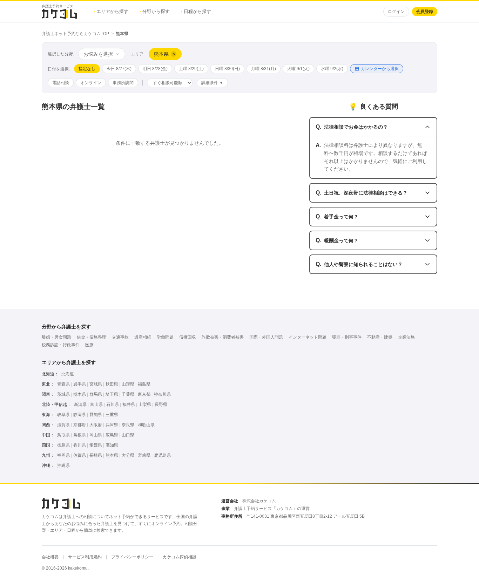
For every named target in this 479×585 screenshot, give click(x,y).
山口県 (128, 435)
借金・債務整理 (91, 337)
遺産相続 (142, 337)
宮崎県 (144, 455)
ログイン (396, 11)
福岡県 (63, 455)
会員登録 (424, 11)
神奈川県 (162, 394)
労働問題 (165, 337)
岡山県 (95, 435)
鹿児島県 (162, 455)
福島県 (144, 384)
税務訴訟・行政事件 (61, 344)
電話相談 (60, 82)
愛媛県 (95, 445)
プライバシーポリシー (132, 557)
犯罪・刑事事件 (347, 337)
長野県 (161, 404)
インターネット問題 (307, 337)
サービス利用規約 (85, 557)
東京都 (144, 394)
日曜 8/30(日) (227, 68)
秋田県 (112, 384)
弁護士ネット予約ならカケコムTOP (75, 33)
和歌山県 (146, 424)
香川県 (79, 445)
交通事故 (120, 337)
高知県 (112, 445)
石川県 (112, 404)
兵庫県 (112, 424)
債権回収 (187, 337)
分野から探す (155, 11)
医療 (89, 344)
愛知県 (95, 414)
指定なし (87, 68)
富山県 (96, 404)
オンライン (90, 82)
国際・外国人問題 (266, 337)
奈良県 (128, 424)
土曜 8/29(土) (191, 68)
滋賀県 (63, 424)
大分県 (128, 455)
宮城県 (95, 384)
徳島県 (63, 445)
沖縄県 (63, 465)
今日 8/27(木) (119, 68)
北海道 (67, 374)
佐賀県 (79, 455)
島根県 (79, 435)
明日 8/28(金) (155, 68)
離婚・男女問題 (56, 337)
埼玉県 (112, 394)
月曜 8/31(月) (263, 68)
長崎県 (95, 455)
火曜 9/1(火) (298, 68)
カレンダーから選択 (380, 68)
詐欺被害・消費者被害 (223, 337)
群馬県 (95, 394)
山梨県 (145, 404)
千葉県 (128, 394)
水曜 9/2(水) (332, 68)
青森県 (63, 384)
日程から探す (196, 11)
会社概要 (50, 557)
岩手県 (79, 384)
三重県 (112, 414)
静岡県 (79, 414)
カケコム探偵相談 (179, 557)
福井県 (128, 404)
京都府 (79, 424)
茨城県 (63, 394)
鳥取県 (63, 435)
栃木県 (79, 394)
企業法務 (406, 337)
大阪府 (95, 424)
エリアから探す (111, 11)
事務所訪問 (123, 82)
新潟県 (80, 404)
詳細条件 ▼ (212, 82)
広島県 (112, 435)
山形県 (128, 384)
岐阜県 (63, 414)
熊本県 (112, 455)
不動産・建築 (379, 337)
